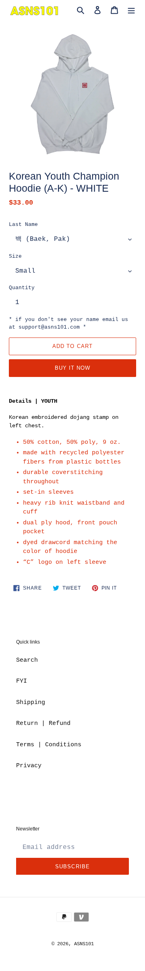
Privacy (28, 765)
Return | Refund (43, 723)
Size (15, 256)
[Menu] (131, 10)
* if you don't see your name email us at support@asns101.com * (68, 324)
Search (27, 660)
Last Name (23, 225)
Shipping (30, 702)
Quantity (22, 288)
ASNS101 (84, 944)
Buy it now (72, 368)
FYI (21, 681)
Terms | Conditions (48, 744)
